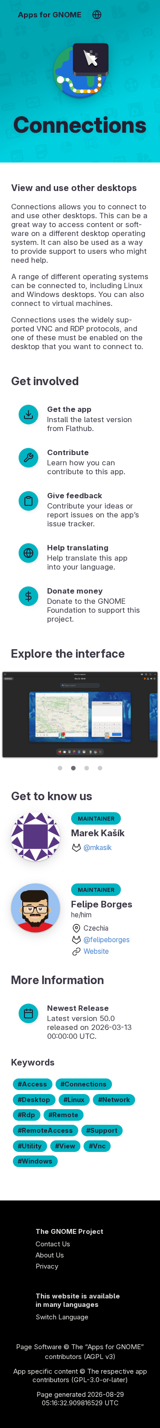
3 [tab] (86, 766)
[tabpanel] (80, 715)
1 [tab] (60, 766)
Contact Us (53, 1244)
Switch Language (62, 1317)
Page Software (39, 1347)
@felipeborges (107, 940)
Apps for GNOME (49, 14)
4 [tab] (100, 766)
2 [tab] (73, 766)
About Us (50, 1255)
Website (96, 951)
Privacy (47, 1266)
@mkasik (98, 847)
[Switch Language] (97, 14)
